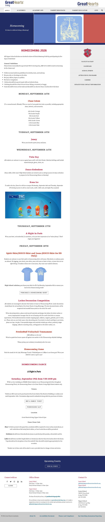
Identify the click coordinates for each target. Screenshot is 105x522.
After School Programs (88, 75)
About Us (32, 516)
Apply (7, 10)
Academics (21, 10)
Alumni (10, 485)
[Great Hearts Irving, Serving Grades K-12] (17, 4)
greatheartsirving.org (58, 500)
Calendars (88, 66)
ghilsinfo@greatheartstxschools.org (89, 483)
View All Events (52, 466)
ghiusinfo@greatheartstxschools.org (40, 504)
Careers (87, 80)
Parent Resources (58, 10)
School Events (87, 70)
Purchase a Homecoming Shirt (34, 293)
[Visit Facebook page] (7, 481)
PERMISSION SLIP (34, 407)
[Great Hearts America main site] (88, 4)
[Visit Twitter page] (10, 481)
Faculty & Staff (87, 61)
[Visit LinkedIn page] (21, 481)
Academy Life (38, 10)
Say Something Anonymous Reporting (90, 516)
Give (96, 10)
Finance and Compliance (66, 516)
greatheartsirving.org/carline (53, 496)
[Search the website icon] (102, 10)
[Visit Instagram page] (14, 481)
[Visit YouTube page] (18, 481)
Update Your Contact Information (87, 84)
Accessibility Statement (47, 516)
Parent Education (79, 10)
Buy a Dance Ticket (34, 401)
